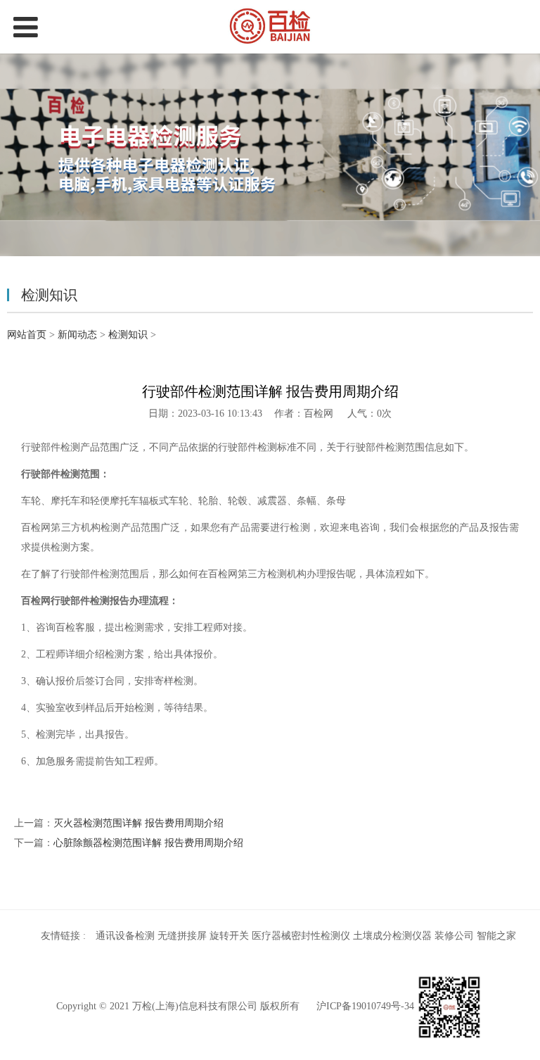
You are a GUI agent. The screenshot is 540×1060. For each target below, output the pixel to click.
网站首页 (26, 334)
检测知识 (128, 334)
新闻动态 (77, 334)
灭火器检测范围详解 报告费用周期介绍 (138, 823)
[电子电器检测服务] (270, 26)
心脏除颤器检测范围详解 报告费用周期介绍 (148, 843)
